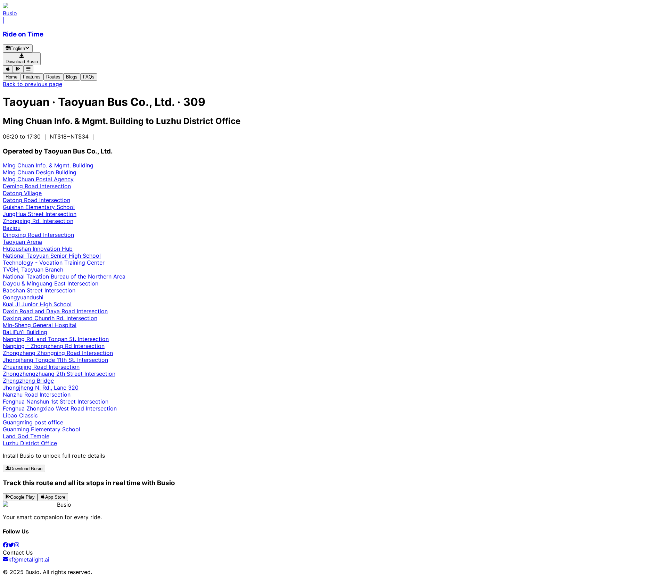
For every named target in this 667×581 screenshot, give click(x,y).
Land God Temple (26, 436)
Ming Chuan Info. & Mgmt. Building (48, 165)
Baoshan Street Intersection (39, 290)
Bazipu (11, 227)
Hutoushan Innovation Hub (38, 248)
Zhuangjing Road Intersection (41, 366)
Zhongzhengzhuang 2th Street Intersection (59, 373)
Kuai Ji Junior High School (37, 304)
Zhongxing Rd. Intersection (38, 220)
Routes (53, 77)
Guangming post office (33, 422)
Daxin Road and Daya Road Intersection (55, 311)
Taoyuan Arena (22, 241)
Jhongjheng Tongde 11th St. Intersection (55, 359)
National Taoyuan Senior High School (52, 255)
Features (32, 77)
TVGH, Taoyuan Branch (33, 269)
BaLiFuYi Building (25, 332)
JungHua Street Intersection (39, 213)
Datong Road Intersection (36, 200)
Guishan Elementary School (39, 207)
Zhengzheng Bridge (28, 380)
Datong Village (22, 193)
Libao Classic (20, 415)
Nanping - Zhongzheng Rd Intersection (54, 345)
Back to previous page (32, 84)
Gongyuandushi (23, 297)
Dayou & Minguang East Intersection (50, 283)
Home (11, 77)
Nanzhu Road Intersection (37, 394)
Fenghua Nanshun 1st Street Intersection (55, 401)
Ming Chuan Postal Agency (38, 179)
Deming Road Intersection (37, 186)
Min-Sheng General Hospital (39, 325)
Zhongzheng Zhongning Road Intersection (58, 352)
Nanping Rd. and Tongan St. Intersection (56, 338)
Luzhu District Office (30, 443)
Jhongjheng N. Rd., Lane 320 (41, 387)
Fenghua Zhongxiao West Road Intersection (60, 408)
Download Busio (26, 468)
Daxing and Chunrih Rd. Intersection (50, 318)
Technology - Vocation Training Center (54, 262)
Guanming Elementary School (41, 429)
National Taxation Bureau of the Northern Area (64, 276)
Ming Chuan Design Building (39, 172)
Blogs (71, 77)
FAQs (88, 77)
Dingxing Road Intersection (38, 234)
